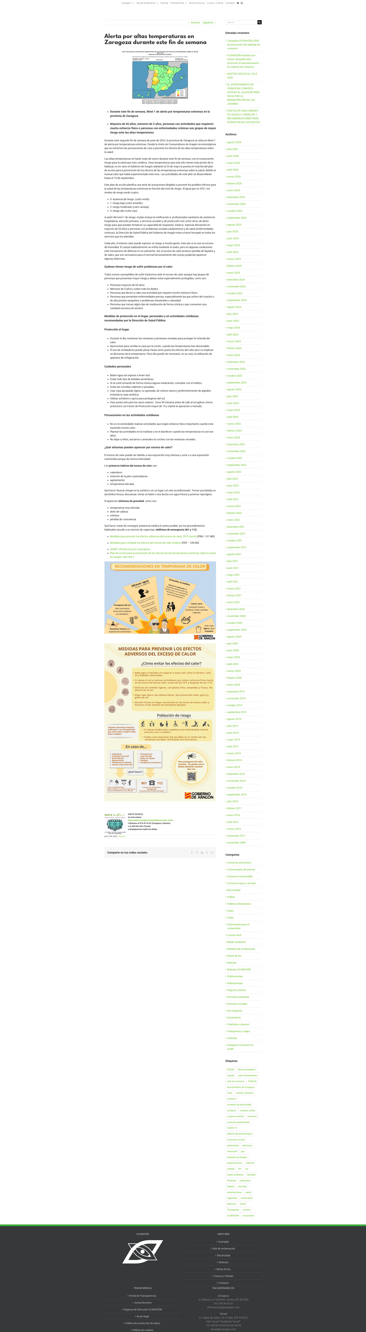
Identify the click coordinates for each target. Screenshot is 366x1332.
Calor (229, 1093)
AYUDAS (252, 1081)
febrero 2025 (234, 265)
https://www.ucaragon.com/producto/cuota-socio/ (150, 820)
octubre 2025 (234, 210)
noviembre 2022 (236, 451)
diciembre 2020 (236, 609)
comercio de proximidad (239, 1104)
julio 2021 (232, 561)
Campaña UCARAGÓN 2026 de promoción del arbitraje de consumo (243, 44)
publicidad (245, 1180)
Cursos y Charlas (223, 1276)
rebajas (230, 1186)
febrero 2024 (234, 348)
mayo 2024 (233, 327)
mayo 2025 (233, 245)
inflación (250, 1163)
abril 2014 (232, 821)
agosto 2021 (234, 554)
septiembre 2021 (236, 547)
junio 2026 (233, 155)
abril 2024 (232, 334)
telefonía (231, 1204)
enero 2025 (233, 272)
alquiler (230, 1075)
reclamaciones (234, 1192)
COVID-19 (232, 1128)
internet (231, 1169)
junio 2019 (233, 732)
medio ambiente (235, 1174)
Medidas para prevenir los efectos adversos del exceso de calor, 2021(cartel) (153, 536)
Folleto (231, 896)
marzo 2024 (234, 341)
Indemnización (234, 1163)
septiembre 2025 (236, 217)
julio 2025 (232, 231)
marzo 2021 (234, 588)
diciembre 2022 (236, 444)
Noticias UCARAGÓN (239, 969)
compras (231, 1110)
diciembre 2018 (236, 773)
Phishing (231, 1180)
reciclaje (242, 1186)
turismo (246, 1209)
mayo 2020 (233, 657)
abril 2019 (232, 746)
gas (243, 1151)
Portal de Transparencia (142, 1295)
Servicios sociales (237, 1003)
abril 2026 (232, 169)
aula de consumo (235, 1081)
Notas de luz (234, 955)
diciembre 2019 (236, 691)
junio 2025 (233, 238)
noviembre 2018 (236, 780)
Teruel (243, 1204)
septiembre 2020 (236, 629)
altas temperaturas (247, 1075)
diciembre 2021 (236, 526)
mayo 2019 (233, 739)
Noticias (122, 836)
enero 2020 (233, 684)
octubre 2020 (234, 622)
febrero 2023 (234, 430)
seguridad (232, 1198)
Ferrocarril (232, 1151)
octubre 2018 (234, 787)
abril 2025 (232, 252)
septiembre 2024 (236, 300)
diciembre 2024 (236, 279)
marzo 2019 (234, 753)
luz (246, 1169)
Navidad (251, 1174)
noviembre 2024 (236, 286)
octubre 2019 (234, 705)
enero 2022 (233, 519)
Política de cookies (142, 1330)
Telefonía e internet (238, 1024)
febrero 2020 (234, 677)
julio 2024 (232, 313)
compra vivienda (235, 1116)
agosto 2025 (234, 224)
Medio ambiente (236, 942)
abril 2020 (232, 664)
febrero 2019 (234, 760)
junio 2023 (233, 403)
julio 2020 (232, 643)
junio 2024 (233, 320)
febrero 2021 (234, 595)
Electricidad (233, 890)
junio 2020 (233, 650)
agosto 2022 (234, 471)
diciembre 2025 (236, 197)
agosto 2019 (234, 718)
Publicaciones (235, 976)
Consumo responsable (240, 876)
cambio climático (244, 1093)
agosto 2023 (234, 389)
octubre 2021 (234, 540)
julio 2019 (232, 725)
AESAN (230, 1069)
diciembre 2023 (236, 361)
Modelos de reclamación (241, 948)
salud (248, 1192)
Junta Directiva (142, 1302)
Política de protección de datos (142, 1323)
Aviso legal (143, 1316)
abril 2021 (232, 581)
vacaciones (248, 1215)
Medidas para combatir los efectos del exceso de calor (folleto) (145, 542)
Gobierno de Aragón (237, 1157)
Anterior (195, 22)
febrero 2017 (234, 808)
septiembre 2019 (236, 712)
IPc (239, 1169)
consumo (252, 1116)
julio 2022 (232, 478)
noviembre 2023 (236, 368)
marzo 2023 (234, 423)
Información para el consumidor (238, 926)
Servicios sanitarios (238, 996)
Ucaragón (223, 1241)
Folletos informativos (239, 903)
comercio (231, 1098)
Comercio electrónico (239, 862)
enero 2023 (233, 437)
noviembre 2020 (236, 616)
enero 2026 (233, 190)
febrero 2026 (234, 183)
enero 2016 (233, 815)
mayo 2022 (233, 492)
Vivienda (232, 1038)
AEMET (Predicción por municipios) (130, 549)
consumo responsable (238, 1122)
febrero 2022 (234, 513)
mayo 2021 (233, 574)
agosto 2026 (234, 142)
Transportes (233, 1209)
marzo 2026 (234, 176)
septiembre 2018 (236, 794)
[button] (242, 3)
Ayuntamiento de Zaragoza (240, 1087)
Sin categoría (234, 1010)
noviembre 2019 (236, 698)
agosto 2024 (234, 307)
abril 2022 (232, 499)
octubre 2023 (234, 375)
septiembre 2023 (236, 382)
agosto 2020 (234, 636)
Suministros (234, 1017)
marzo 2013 (234, 828)
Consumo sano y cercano (241, 883)
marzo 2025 (234, 258)
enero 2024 (233, 355)
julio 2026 (232, 149)
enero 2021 (233, 602)
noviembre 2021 (236, 533)
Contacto (223, 1282)
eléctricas (247, 1145)
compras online (247, 1110)
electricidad (233, 1145)
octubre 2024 (234, 293)
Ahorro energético (247, 1069)
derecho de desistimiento (239, 1133)
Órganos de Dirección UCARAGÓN (143, 1309)
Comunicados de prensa (241, 869)
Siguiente (208, 22)
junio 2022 (233, 485)
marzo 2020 (234, 670)
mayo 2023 (233, 410)
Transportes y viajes (238, 1031)
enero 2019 (233, 767)
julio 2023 (232, 396)
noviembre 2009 (236, 842)
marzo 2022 (234, 506)
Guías (230, 910)
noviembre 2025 (236, 204)
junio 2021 (233, 567)
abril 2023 (232, 416)
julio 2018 (232, 801)
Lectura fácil (234, 935)
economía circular (236, 1139)
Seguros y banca (236, 990)
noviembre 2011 (236, 835)
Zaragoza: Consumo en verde (240, 1046)
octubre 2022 (234, 458)
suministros (247, 1198)
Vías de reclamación (223, 1248)
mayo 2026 (233, 162)
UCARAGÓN (233, 1215)
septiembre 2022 (236, 464)
